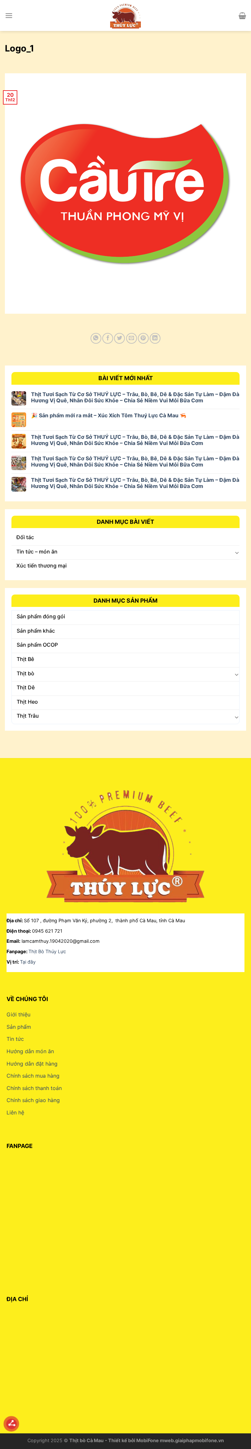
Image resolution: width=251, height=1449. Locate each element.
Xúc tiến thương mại (41, 565)
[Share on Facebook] (107, 338)
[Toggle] (237, 552)
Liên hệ (15, 1112)
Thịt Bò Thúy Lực (47, 951)
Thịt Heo (27, 701)
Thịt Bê (25, 659)
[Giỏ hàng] (242, 15)
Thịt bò (25, 673)
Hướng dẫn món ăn (30, 1051)
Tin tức (15, 1039)
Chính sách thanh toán (34, 1088)
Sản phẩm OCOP (37, 644)
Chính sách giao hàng (33, 1100)
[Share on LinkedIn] (155, 338)
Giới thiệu (18, 1014)
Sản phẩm (19, 1027)
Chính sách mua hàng (33, 1075)
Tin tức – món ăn (37, 551)
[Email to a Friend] (131, 338)
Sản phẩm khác (36, 630)
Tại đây (28, 962)
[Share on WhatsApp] (96, 338)
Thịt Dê (26, 687)
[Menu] (9, 15)
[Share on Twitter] (119, 338)
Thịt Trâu (28, 715)
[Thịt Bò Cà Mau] (125, 15)
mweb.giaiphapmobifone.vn (192, 1440)
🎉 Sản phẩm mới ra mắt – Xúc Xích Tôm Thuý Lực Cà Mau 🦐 (108, 415)
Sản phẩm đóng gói (41, 616)
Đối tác (25, 537)
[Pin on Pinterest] (143, 338)
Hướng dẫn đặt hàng (32, 1063)
